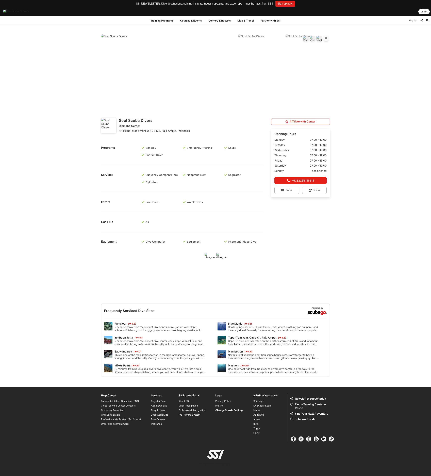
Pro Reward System (189, 414)
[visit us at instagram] (310, 439)
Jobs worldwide (305, 419)
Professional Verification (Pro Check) (121, 419)
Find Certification (110, 414)
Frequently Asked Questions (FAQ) (120, 401)
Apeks (256, 419)
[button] (285, 4)
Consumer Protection (112, 410)
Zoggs (256, 428)
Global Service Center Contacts (118, 405)
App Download (159, 405)
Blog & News (158, 410)
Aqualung (258, 414)
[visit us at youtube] (317, 439)
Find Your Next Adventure (311, 413)
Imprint (219, 405)
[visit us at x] (302, 439)
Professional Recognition (191, 410)
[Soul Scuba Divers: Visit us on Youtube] (312, 38)
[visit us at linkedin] (325, 439)
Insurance (156, 423)
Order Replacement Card (115, 423)
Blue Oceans (158, 419)
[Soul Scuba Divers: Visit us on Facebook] (305, 38)
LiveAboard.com (262, 405)
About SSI (183, 401)
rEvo (255, 423)
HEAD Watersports (265, 395)
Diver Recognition (188, 405)
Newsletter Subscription (310, 398)
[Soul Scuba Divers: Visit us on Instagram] (319, 38)
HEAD (256, 432)
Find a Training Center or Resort (311, 406)
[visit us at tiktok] (332, 439)
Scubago (258, 401)
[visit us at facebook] (295, 439)
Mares (256, 410)
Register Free (158, 401)
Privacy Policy (223, 401)
